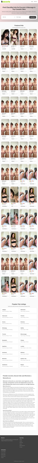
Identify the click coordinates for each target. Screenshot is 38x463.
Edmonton (21, 442)
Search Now (33, 17)
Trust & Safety (3, 451)
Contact (2, 457)
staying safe (32, 395)
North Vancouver (22, 445)
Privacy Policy (3, 454)
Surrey (21, 444)
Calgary (21, 439)
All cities (35, 1)
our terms (6, 396)
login (32, 1)
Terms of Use (3, 453)
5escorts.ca (31, 398)
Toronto (21, 441)
